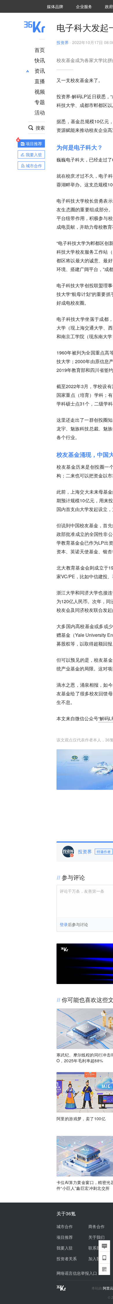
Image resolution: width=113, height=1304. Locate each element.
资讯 (39, 70)
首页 (39, 49)
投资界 (63, 42)
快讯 (39, 60)
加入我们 (96, 1258)
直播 (39, 81)
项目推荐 (65, 1237)
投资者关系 (67, 1258)
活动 (39, 112)
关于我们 (96, 1237)
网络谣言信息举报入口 (77, 1273)
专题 (39, 102)
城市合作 (65, 1226)
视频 (39, 91)
